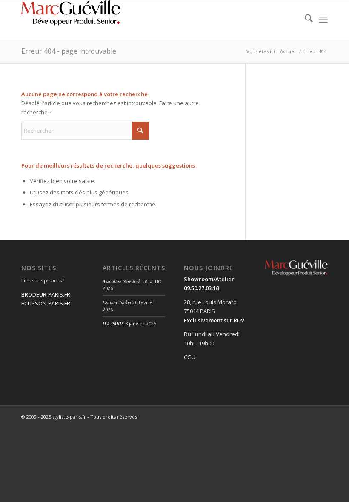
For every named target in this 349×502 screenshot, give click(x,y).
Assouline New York (121, 281)
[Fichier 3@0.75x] (72, 19)
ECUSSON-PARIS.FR (45, 303)
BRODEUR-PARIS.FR (45, 294)
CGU (189, 357)
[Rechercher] (304, 19)
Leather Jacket (117, 302)
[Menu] (323, 19)
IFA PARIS (113, 323)
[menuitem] (304, 19)
